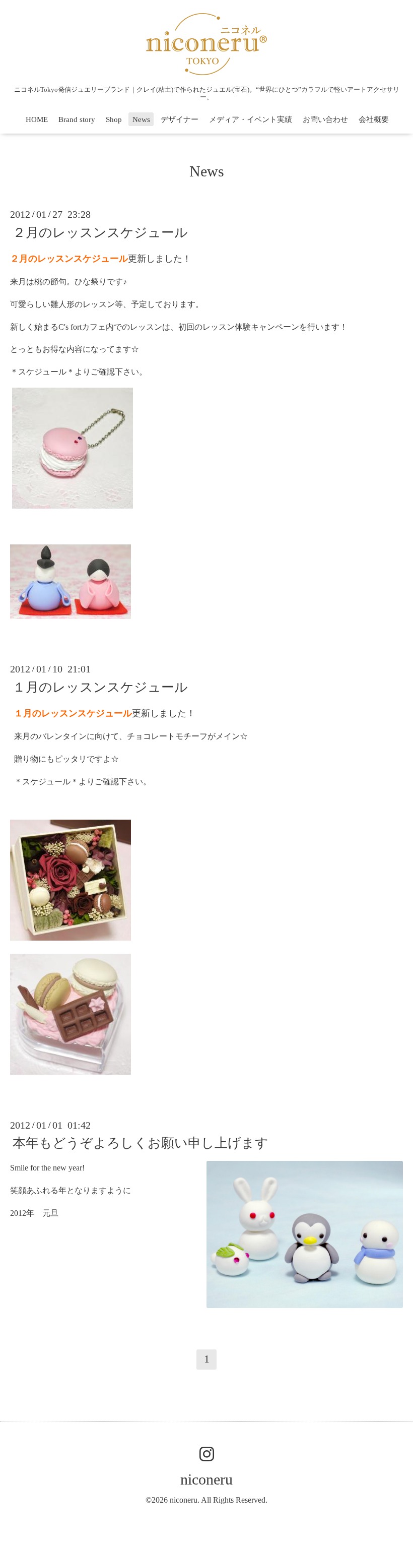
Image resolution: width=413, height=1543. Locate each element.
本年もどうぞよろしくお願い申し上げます (140, 1143)
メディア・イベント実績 (250, 119)
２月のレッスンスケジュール (100, 232)
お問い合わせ (325, 119)
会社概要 (374, 119)
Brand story (76, 119)
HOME (37, 119)
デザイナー (179, 119)
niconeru (206, 1479)
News (141, 119)
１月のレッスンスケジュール (100, 687)
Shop (114, 119)
